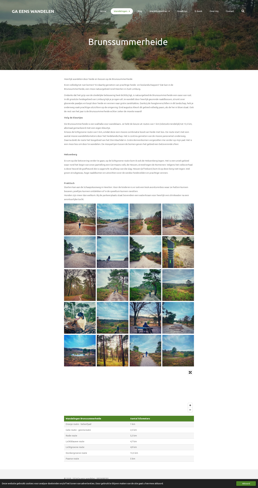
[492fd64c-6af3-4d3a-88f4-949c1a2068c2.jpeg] (145, 317)
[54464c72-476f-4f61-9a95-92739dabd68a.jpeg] (112, 219)
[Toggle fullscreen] (190, 372)
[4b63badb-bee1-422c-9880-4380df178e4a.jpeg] (145, 252)
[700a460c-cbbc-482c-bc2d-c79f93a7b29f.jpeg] (79, 219)
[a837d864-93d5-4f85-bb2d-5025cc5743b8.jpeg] (145, 219)
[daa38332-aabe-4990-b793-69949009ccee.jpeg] (79, 317)
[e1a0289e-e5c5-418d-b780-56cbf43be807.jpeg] (79, 252)
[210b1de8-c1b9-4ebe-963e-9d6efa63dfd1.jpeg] (79, 285)
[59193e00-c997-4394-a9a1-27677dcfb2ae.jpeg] (112, 350)
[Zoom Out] (190, 410)
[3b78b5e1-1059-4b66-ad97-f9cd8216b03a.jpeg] (112, 252)
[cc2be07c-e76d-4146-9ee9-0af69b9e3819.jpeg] (79, 350)
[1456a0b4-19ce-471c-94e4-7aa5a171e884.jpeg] (178, 252)
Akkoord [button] (246, 483)
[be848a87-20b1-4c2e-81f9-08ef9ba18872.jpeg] (112, 285)
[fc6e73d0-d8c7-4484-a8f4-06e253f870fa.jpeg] (112, 317)
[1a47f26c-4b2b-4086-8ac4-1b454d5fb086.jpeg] (178, 350)
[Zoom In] (190, 405)
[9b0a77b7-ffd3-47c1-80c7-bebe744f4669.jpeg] (178, 219)
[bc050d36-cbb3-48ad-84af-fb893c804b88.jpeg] (145, 350)
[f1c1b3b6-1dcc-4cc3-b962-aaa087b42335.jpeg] (178, 285)
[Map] (129, 391)
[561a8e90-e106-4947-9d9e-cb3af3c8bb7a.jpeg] (145, 285)
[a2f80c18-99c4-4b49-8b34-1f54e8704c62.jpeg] (178, 317)
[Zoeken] (243, 11)
